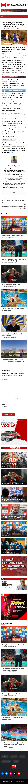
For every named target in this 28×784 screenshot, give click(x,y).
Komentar (5, 379)
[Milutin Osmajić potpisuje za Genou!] (14, 274)
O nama (22, 756)
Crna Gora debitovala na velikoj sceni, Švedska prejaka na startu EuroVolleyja (14, 260)
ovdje (12, 152)
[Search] (26, 16)
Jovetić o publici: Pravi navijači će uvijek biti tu (13, 200)
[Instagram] (14, 193)
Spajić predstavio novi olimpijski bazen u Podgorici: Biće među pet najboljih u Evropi (13, 360)
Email (16, 398)
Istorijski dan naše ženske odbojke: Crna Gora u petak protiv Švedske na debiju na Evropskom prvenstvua (13, 744)
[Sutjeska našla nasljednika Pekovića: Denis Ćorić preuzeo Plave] (14, 323)
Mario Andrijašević (6, 28)
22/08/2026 (12, 237)
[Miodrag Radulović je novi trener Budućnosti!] (14, 225)
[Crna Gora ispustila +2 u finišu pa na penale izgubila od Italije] (14, 298)
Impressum (13, 756)
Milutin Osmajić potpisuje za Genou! (11, 285)
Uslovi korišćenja (6, 761)
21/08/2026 (12, 262)
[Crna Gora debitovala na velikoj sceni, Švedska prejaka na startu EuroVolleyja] (14, 248)
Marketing (5, 756)
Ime (3, 398)
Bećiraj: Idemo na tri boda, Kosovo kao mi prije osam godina (14, 206)
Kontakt (16, 761)
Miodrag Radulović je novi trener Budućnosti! (13, 235)
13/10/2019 (14, 28)
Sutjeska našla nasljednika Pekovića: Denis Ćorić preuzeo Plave (13, 335)
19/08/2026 (12, 337)
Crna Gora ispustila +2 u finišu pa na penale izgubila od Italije (13, 309)
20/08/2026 (12, 311)
